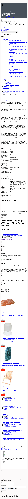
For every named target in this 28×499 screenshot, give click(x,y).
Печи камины (12, 70)
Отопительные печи (14, 69)
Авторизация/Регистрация (9, 398)
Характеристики (6, 99)
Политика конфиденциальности (13, 465)
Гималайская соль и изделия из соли (11, 312)
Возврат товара (6, 410)
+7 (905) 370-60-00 (13, 449)
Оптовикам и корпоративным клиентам (12, 407)
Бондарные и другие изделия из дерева (11, 422)
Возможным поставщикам (9, 406)
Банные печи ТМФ (14, 235)
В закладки (3, 247)
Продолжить (4, 215)
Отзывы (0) (5, 100)
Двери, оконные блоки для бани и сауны (12, 424)
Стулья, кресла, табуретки (9, 388)
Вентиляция (12, 52)
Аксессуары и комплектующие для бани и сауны (13, 311)
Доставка (5, 409)
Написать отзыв (9, 239)
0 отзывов (3, 239)
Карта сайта (3, 465)
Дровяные (20, 235)
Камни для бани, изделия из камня (18, 60)
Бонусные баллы (7, 400)
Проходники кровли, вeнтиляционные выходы (15, 74)
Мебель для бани (13, 66)
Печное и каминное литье (16, 72)
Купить (2, 246)
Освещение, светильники (8, 339)
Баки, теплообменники (15, 45)
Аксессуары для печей (15, 40)
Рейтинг (2, 213)
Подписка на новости (8, 403)
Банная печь (5, 217)
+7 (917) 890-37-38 (7, 27)
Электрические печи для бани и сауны (11, 439)
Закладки (5, 401)
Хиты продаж (6, 294)
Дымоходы (12, 56)
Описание (5, 98)
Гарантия (8, 83)
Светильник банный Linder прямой (11, 342)
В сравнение (8, 247)
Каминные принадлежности (16, 57)
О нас (7, 82)
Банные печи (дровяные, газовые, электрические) (14, 421)
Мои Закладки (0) (7, 15)
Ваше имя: (3, 203)
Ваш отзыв (3, 210)
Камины (11, 59)
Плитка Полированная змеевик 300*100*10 (13, 365)
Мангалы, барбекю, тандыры (16, 65)
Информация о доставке (12, 85)
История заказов (7, 399)
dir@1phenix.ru (4, 30)
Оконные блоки (13, 67)
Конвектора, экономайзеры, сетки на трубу (12, 430)
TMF (12, 236)
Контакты (5, 415)
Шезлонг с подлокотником (8, 390)
